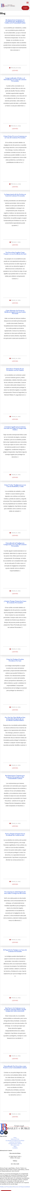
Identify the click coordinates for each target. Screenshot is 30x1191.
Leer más (15, 70)
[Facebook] (2, 1132)
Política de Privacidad (6, 1187)
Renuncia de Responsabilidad (21, 1187)
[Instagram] (6, 1132)
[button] (27, 2)
